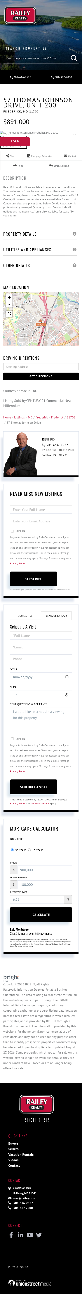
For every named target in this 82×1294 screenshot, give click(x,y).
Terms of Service (40, 803)
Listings (19, 417)
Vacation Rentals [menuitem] (21, 1154)
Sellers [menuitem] (13, 1149)
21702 (71, 417)
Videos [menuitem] (13, 1160)
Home (7, 417)
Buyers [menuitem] (13, 1143)
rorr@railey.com (23, 1198)
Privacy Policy (17, 563)
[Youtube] (30, 1235)
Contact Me (49, 454)
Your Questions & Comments (28, 704)
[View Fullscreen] (9, 314)
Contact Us (25, 615)
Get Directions (41, 376)
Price (13, 862)
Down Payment (19, 877)
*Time (13, 686)
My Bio (63, 454)
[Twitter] (39, 1235)
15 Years (37, 850)
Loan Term (16, 839)
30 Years (20, 850)
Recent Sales (66, 450)
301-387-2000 (22, 1208)
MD (30, 417)
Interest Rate (18, 892)
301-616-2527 (22, 77)
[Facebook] (11, 1235)
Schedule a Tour (56, 615)
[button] (73, 58)
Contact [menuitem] (14, 1165)
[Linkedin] (20, 1235)
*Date (13, 668)
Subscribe (33, 579)
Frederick (42, 417)
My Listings (49, 450)
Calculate (41, 914)
